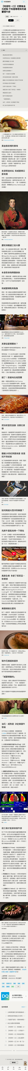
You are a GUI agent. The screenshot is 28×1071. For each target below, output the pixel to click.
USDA (5, 718)
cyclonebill (6, 419)
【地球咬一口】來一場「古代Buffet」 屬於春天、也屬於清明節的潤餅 (16, 1041)
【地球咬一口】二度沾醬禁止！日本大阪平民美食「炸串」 (17, 1038)
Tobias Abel (6, 338)
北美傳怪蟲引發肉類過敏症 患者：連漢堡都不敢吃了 (17, 1012)
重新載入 (14, 1062)
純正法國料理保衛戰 (14, 1023)
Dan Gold (6, 504)
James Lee (6, 655)
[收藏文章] (21, 16)
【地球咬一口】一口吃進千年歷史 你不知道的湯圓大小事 (16, 1030)
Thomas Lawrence (8, 239)
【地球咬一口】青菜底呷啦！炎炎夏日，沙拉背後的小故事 (16, 1034)
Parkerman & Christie (9, 140)
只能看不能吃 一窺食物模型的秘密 (17, 1020)
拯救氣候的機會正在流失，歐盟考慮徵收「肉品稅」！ (16, 1016)
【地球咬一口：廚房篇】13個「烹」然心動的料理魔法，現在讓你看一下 (16, 1027)
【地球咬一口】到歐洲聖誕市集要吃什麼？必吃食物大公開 (16, 1045)
